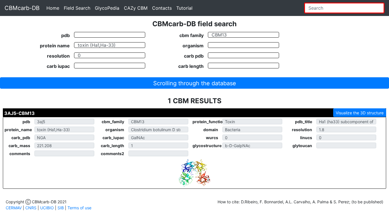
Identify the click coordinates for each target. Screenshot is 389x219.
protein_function (207, 121)
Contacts (162, 8)
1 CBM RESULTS (195, 101)
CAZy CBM (136, 8)
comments (19, 153)
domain (210, 129)
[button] (194, 83)
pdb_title (303, 121)
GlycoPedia (107, 8)
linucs (306, 137)
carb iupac (58, 65)
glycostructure (207, 145)
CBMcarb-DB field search (194, 24)
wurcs (212, 137)
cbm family (191, 35)
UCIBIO (47, 207)
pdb (65, 35)
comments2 (112, 153)
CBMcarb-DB (22, 8)
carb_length (112, 145)
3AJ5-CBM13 (19, 113)
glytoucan (302, 145)
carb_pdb (20, 137)
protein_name (18, 129)
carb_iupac (113, 137)
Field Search (77, 8)
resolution (58, 55)
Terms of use (79, 207)
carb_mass (19, 145)
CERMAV (14, 207)
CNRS (30, 207)
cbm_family (113, 121)
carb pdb (194, 55)
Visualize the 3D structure (360, 112)
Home (52, 8)
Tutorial (184, 8)
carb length (191, 65)
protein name (55, 45)
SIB (61, 207)
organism (193, 45)
